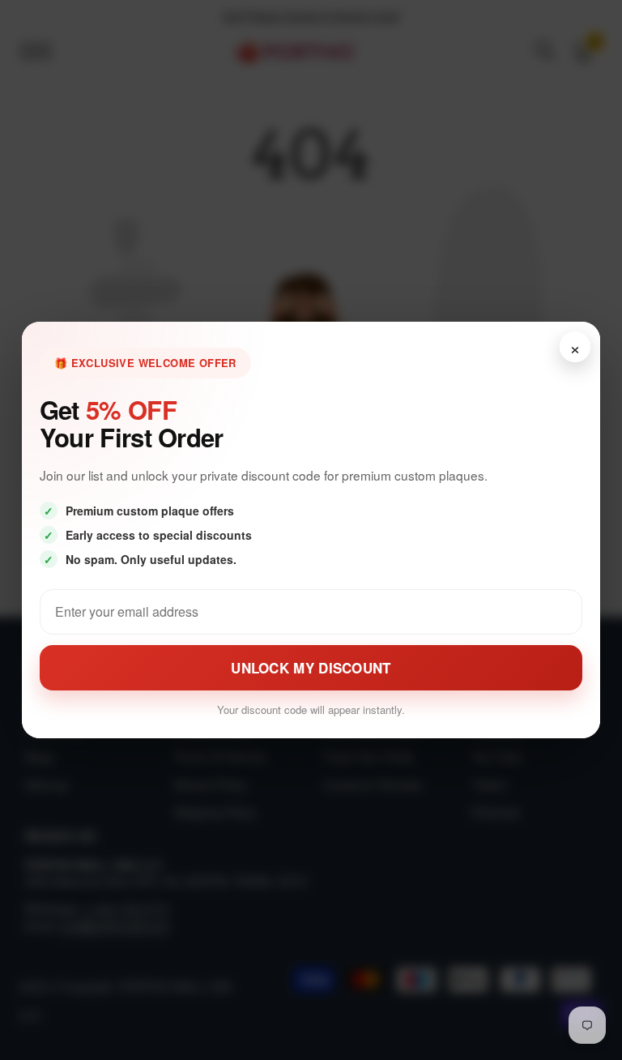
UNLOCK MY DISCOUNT (310, 667)
